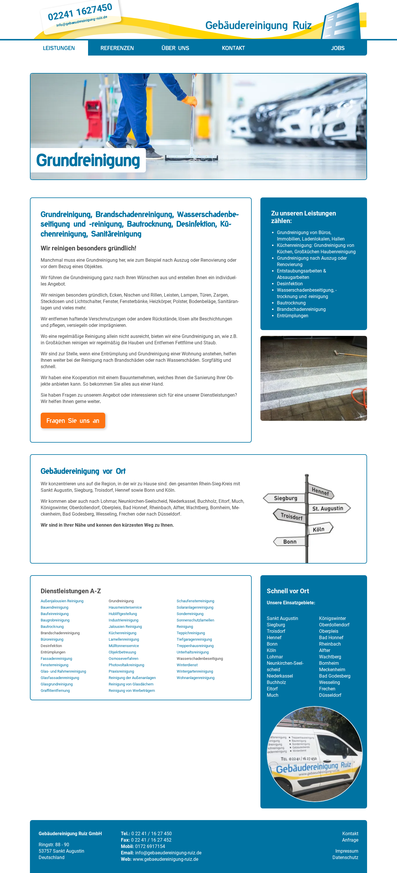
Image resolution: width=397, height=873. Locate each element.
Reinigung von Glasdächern (131, 684)
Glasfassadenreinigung (60, 678)
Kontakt (233, 48)
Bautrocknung (52, 626)
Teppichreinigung (191, 633)
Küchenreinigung (122, 633)
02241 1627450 (80, 12)
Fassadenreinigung (56, 658)
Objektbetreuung (122, 652)
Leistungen (59, 48)
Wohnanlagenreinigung (195, 678)
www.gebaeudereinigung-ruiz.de (165, 859)
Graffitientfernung (55, 690)
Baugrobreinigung (55, 620)
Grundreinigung (121, 601)
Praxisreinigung (121, 671)
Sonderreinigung (190, 614)
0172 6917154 (150, 846)
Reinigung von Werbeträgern (132, 690)
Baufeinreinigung (55, 614)
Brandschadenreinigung (60, 633)
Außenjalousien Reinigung (62, 601)
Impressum (346, 851)
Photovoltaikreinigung (126, 665)
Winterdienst (187, 665)
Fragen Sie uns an (73, 420)
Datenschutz (345, 857)
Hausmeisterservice (125, 607)
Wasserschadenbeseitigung (200, 658)
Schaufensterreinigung (195, 601)
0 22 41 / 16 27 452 (151, 840)
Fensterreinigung (54, 665)
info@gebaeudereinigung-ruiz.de (81, 21)
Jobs (338, 48)
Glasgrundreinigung (57, 684)
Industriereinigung (123, 620)
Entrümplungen (53, 652)
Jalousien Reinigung (125, 626)
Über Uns (175, 48)
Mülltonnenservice (124, 646)
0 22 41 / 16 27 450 (151, 833)
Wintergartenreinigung (195, 671)
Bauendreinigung (54, 607)
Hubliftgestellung (123, 614)
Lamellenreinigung (124, 639)
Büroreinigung (52, 639)
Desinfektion (51, 646)
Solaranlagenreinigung (195, 607)
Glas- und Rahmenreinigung (63, 671)
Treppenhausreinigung (195, 646)
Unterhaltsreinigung (193, 652)
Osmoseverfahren (123, 658)
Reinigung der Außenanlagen (132, 678)
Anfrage (350, 840)
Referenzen (117, 48)
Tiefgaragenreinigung (194, 639)
